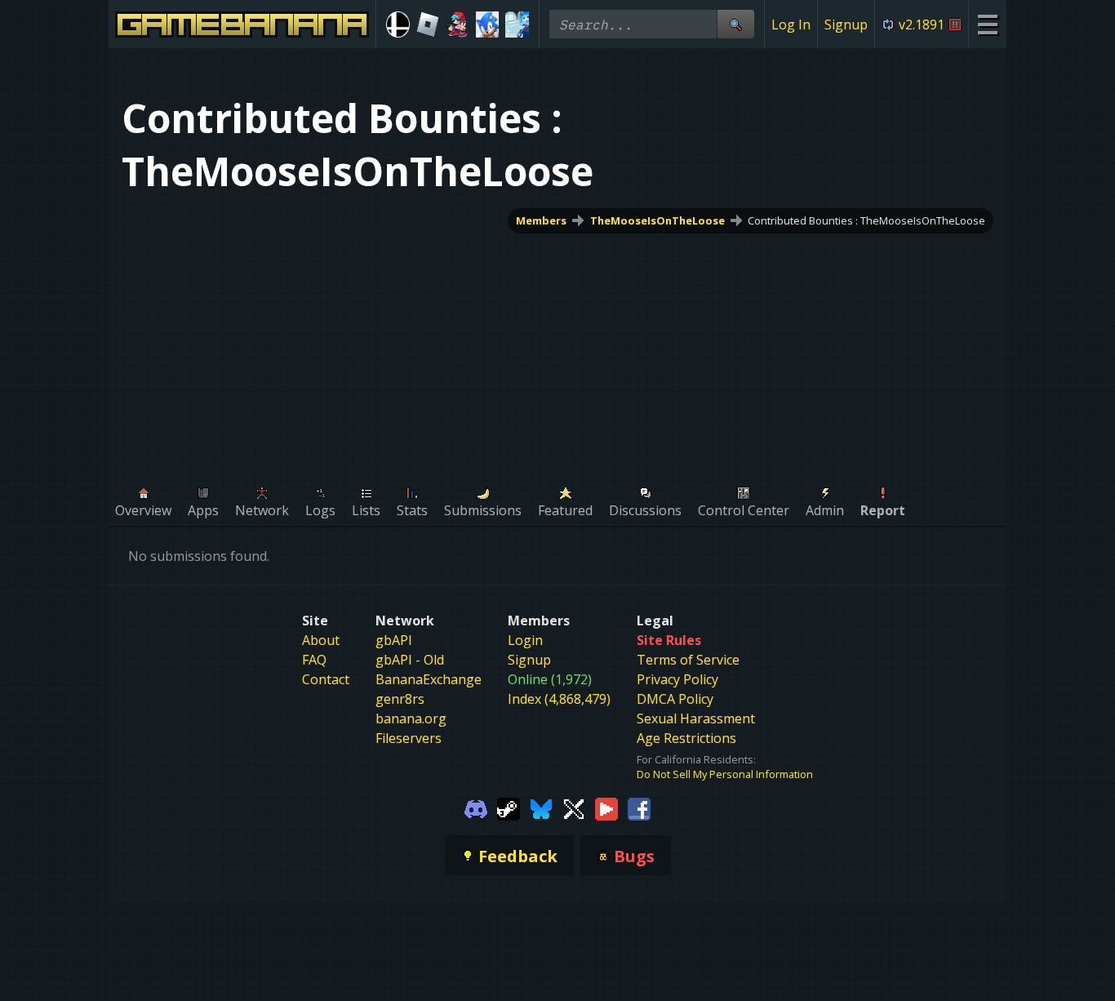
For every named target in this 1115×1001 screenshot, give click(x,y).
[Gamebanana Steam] (508, 807)
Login (525, 640)
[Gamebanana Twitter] (574, 807)
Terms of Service (688, 660)
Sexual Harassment (696, 718)
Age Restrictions (686, 738)
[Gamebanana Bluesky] (541, 807)
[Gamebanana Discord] (476, 807)
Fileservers (408, 738)
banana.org (410, 718)
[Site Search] (735, 24)
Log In (791, 24)
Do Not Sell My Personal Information (725, 774)
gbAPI (393, 640)
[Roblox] (428, 24)
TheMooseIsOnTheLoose (657, 220)
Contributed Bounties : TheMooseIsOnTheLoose (866, 220)
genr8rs (399, 699)
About (321, 640)
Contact (325, 679)
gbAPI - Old (409, 660)
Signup (846, 24)
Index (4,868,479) (559, 699)
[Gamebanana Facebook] (639, 807)
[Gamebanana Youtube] (606, 807)
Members (541, 220)
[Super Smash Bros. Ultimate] (398, 24)
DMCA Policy (675, 699)
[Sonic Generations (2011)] (488, 24)
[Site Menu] (987, 24)
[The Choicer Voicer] (517, 24)
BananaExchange (428, 679)
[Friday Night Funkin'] (457, 24)
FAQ (314, 660)
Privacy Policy (677, 679)
